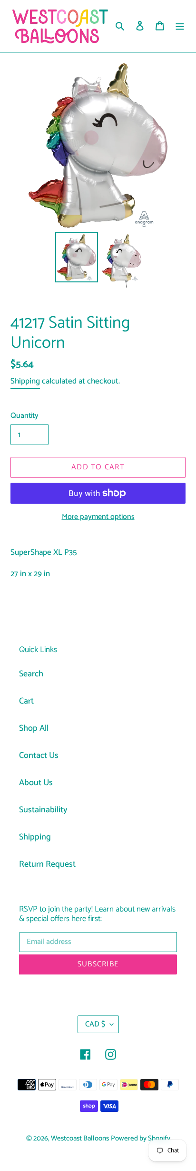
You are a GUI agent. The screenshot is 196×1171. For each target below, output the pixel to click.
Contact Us (39, 755)
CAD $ (95, 1024)
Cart (26, 701)
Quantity (24, 416)
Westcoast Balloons (80, 1138)
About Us (36, 783)
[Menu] (180, 26)
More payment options (98, 517)
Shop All (34, 728)
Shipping (25, 381)
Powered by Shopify (140, 1138)
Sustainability (43, 810)
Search (31, 674)
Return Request (47, 864)
